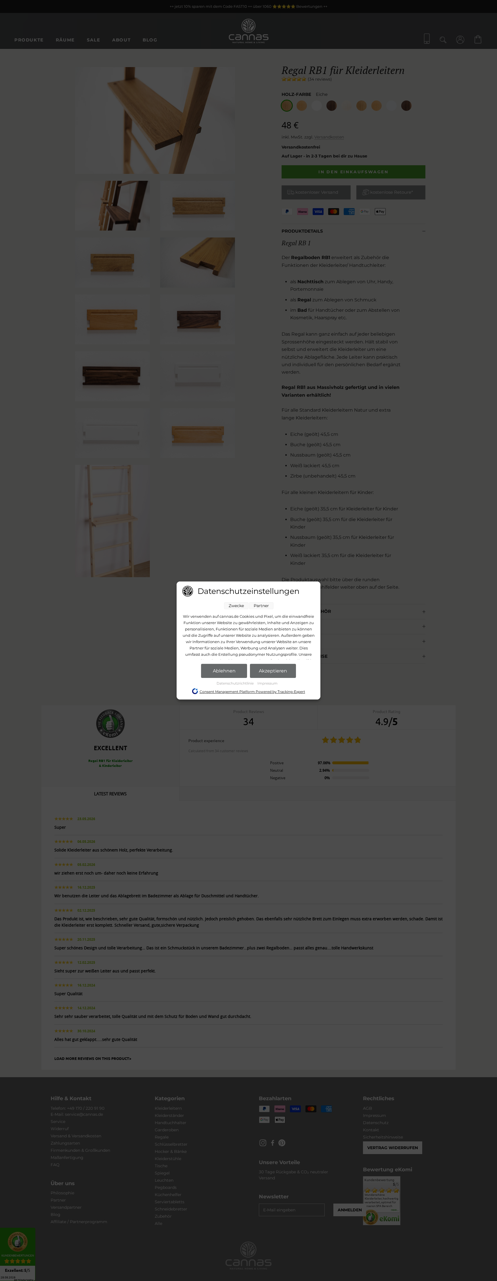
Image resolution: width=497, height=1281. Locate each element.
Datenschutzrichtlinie (236, 683)
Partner (261, 605)
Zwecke (236, 605)
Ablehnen (224, 671)
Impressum (267, 683)
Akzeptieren (273, 671)
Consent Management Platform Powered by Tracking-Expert (252, 691)
